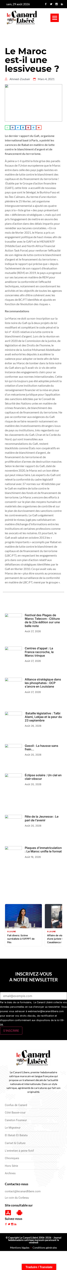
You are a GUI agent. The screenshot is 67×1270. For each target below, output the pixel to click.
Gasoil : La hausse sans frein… (41, 747)
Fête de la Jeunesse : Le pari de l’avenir (41, 818)
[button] (54, 18)
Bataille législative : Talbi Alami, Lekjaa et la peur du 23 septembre (43, 716)
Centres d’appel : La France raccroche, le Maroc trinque (39, 651)
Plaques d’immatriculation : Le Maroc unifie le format (43, 849)
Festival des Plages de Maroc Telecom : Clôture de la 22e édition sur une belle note (42, 620)
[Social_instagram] (56, 4)
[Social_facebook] (46, 4)
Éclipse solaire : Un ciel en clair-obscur (43, 777)
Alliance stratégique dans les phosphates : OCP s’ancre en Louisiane (43, 682)
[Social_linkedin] (62, 4)
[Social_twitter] (51, 4)
